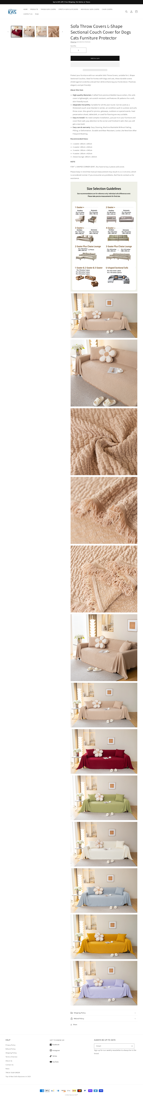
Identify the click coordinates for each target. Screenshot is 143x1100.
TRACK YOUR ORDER (13, 1073)
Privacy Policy (10, 1045)
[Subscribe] (131, 1046)
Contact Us (10, 1065)
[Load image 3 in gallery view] (41, 31)
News (7, 1069)
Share (75, 1025)
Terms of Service (11, 1057)
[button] (95, 64)
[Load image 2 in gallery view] (29, 31)
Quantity (73, 46)
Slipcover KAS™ (73, 1095)
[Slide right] (62, 31)
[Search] (126, 11)
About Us (9, 1061)
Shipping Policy (11, 1053)
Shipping (73, 42)
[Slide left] (8, 31)
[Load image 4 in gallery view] (53, 31)
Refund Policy (11, 1049)
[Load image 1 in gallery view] (16, 31)
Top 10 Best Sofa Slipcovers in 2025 (18, 1076)
